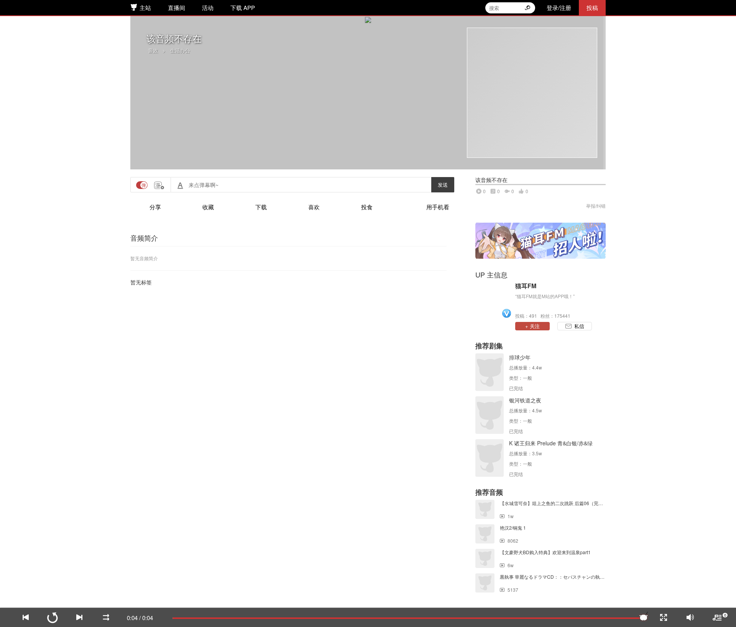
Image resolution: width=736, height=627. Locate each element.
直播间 (176, 7)
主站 (145, 7)
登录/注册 (559, 7)
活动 (208, 7)
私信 (579, 326)
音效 (153, 50)
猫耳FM (525, 286)
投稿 (592, 7)
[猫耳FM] (493, 300)
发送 (443, 184)
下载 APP (242, 7)
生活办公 (180, 50)
